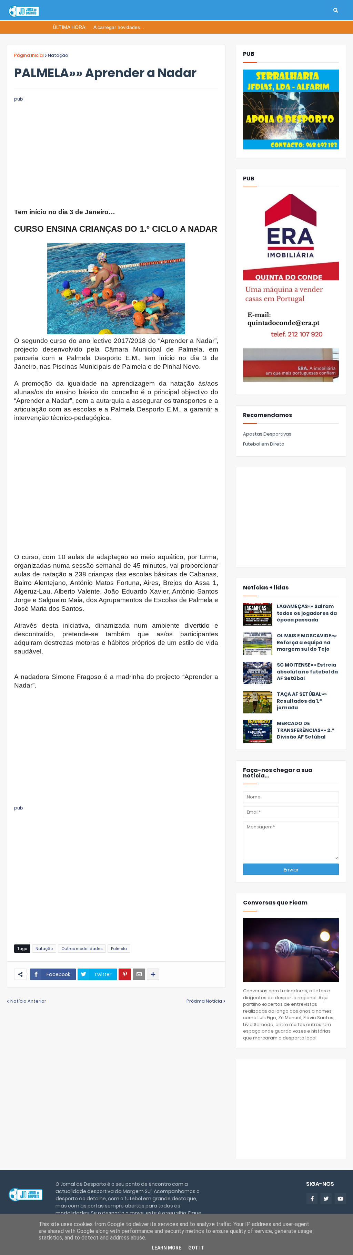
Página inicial (29, 55)
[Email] (139, 974)
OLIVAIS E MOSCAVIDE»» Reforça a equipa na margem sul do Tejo (307, 642)
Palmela (119, 948)
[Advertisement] (116, 151)
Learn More (166, 1248)
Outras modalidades (81, 948)
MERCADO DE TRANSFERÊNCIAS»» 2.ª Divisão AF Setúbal (305, 730)
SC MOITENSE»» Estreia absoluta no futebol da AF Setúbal (307, 672)
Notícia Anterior (28, 1001)
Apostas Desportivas (267, 434)
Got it (196, 1248)
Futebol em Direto (263, 444)
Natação (58, 55)
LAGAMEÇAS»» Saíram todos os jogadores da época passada (307, 613)
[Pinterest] (125, 974)
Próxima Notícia (204, 1001)
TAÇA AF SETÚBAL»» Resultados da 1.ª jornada (302, 701)
